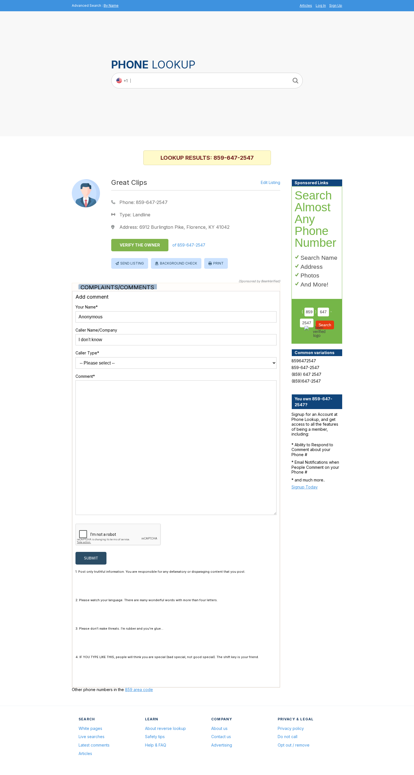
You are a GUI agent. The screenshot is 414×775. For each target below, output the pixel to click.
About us (219, 728)
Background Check (178, 263)
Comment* (85, 376)
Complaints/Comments (117, 287)
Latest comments (94, 745)
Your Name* (86, 307)
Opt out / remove (294, 745)
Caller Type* (87, 352)
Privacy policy (291, 728)
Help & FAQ (155, 745)
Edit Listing (270, 183)
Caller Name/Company (96, 330)
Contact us (221, 736)
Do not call (287, 736)
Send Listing (132, 263)
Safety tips (155, 736)
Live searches (91, 736)
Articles (306, 5)
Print (218, 263)
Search (325, 325)
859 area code (139, 689)
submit (91, 558)
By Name (111, 5)
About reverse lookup (165, 728)
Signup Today (304, 487)
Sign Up (335, 5)
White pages (90, 728)
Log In (321, 5)
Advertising (221, 745)
